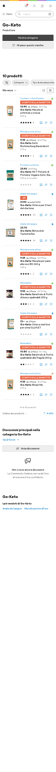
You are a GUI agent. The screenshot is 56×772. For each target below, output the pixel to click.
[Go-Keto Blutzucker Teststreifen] (28, 233)
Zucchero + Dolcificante (32, 98)
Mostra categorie (28, 37)
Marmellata (25, 283)
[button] (52, 99)
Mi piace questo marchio (30, 45)
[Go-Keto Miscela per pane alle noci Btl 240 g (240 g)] (28, 262)
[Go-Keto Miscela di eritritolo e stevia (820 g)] (28, 111)
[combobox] (6, 82)
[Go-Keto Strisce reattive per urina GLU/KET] (28, 324)
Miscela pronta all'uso (30, 131)
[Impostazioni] (26, 5)
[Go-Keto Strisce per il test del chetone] (28, 205)
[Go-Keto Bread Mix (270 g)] (28, 384)
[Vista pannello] (43, 90)
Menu (9, 14)
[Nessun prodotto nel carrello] (50, 5)
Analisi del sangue (28, 194)
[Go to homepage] (4, 5)
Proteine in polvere (29, 165)
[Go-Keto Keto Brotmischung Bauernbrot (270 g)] (28, 144)
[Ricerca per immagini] (50, 14)
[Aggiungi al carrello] (51, 122)
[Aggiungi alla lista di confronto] (41, 122)
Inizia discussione (30, 448)
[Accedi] (34, 6)
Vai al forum (8, 439)
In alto (50, 413)
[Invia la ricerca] (19, 14)
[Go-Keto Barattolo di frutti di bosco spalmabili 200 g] (28, 294)
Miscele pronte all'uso (36, 508)
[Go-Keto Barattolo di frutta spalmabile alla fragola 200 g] (28, 354)
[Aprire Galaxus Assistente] (42, 5)
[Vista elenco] (50, 90)
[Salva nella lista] (46, 122)
